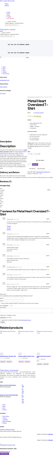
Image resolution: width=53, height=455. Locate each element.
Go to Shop (3, 93)
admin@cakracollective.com (43, 172)
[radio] (29, 154)
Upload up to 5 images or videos (8, 315)
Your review (3, 307)
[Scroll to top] (0, 443)
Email (1, 300)
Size (29, 151)
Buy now (35, 164)
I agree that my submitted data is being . (16, 320)
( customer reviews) (38, 112)
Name (2, 298)
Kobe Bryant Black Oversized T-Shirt (26, 356)
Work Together (3, 86)
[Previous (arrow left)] (2, 227)
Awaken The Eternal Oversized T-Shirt (44, 357)
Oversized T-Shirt (34, 97)
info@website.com (4, 80)
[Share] (45, 1)
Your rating (2, 305)
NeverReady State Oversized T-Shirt (8, 356)
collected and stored (26, 320)
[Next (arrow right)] (50, 227)
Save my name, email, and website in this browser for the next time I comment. (20, 303)
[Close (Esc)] (48, 1)
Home (29, 97)
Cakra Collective (19, 151)
